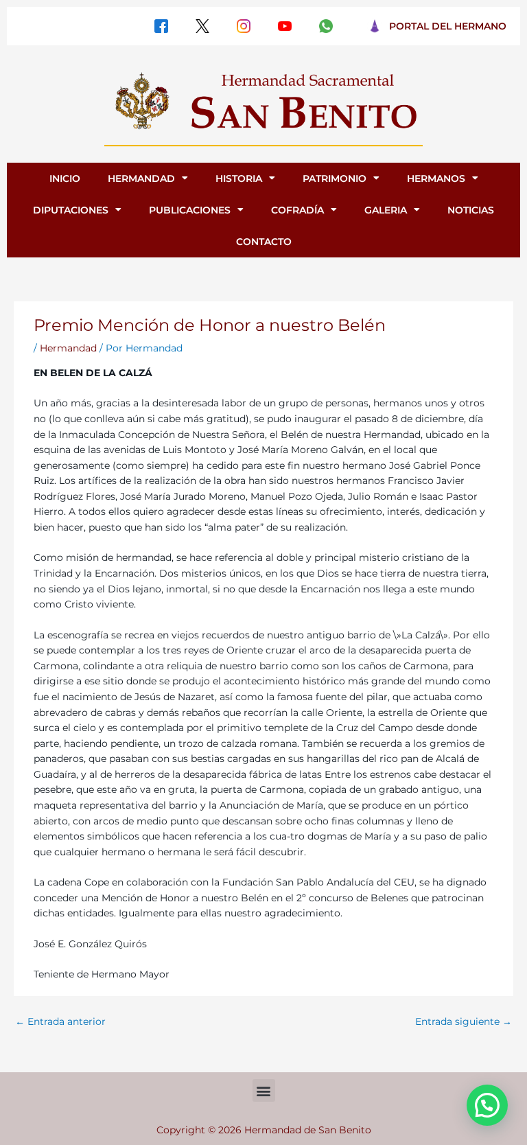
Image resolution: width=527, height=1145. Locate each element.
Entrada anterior (60, 1021)
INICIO (64, 178)
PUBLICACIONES (190, 210)
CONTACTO (264, 241)
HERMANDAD (141, 178)
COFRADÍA (297, 210)
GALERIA (385, 210)
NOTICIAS (470, 210)
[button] (264, 1090)
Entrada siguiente (463, 1021)
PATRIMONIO (334, 178)
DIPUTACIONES (70, 210)
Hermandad (68, 348)
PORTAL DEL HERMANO (447, 26)
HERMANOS (436, 178)
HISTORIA (238, 178)
